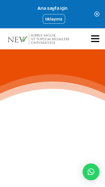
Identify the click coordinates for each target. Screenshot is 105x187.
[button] (91, 171)
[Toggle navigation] (95, 38)
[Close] (97, 14)
